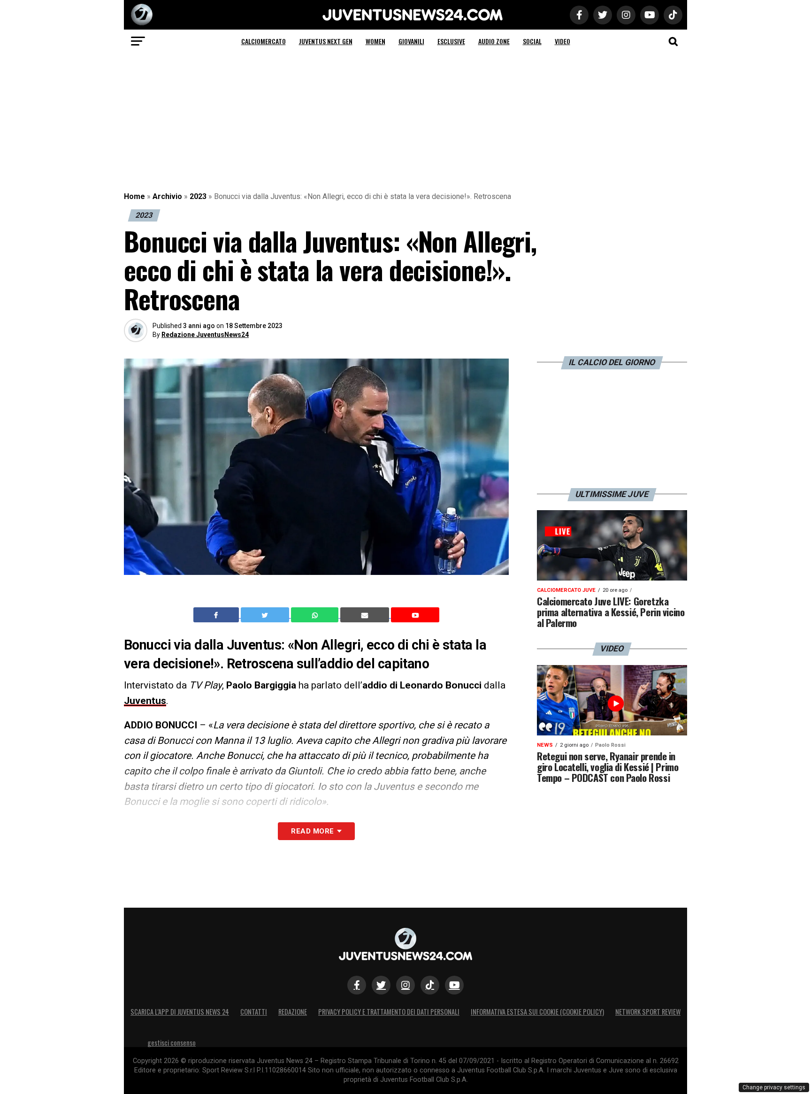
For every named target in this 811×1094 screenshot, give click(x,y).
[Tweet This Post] (266, 614)
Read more (312, 831)
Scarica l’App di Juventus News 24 (179, 1012)
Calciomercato (263, 41)
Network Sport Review (648, 1012)
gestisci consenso (171, 1043)
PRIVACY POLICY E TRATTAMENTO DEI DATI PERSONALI (388, 1012)
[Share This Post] (316, 614)
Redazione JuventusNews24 (205, 334)
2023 (198, 196)
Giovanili (411, 41)
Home (134, 196)
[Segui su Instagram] (405, 985)
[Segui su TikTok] (430, 985)
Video (562, 41)
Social (532, 41)
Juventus (145, 700)
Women (375, 41)
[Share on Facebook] (217, 614)
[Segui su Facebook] (356, 985)
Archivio (167, 196)
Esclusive (451, 41)
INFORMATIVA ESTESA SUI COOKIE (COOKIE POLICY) (537, 1012)
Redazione (292, 1012)
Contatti (253, 1012)
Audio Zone (494, 41)
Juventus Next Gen (325, 41)
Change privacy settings (773, 1087)
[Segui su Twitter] (381, 985)
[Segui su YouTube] (454, 985)
